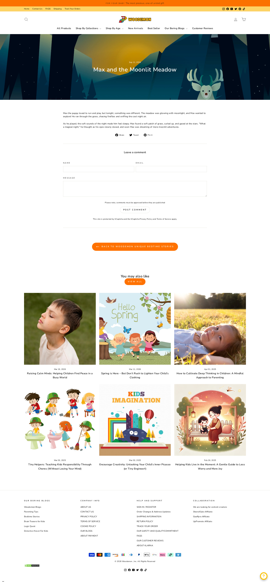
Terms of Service (164, 219)
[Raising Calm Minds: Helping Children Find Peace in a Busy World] (60, 329)
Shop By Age (113, 28)
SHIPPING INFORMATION (149, 516)
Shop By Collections (87, 28)
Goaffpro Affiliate (201, 516)
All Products (64, 28)
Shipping (58, 9)
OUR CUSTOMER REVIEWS (150, 540)
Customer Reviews (202, 28)
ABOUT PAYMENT (89, 535)
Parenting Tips (31, 511)
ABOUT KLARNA (145, 545)
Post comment (135, 209)
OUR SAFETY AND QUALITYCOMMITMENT (157, 531)
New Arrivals (135, 28)
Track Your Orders (72, 9)
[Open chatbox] (264, 576)
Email (140, 163)
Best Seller (154, 28)
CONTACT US (87, 511)
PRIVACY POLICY (88, 516)
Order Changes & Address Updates (154, 511)
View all (135, 281)
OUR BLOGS (86, 531)
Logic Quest (29, 526)
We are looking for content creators (210, 507)
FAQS (47, 9)
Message (69, 178)
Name (66, 163)
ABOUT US (85, 507)
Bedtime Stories (32, 516)
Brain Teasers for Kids (34, 521)
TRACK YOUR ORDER (147, 526)
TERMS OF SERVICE (90, 521)
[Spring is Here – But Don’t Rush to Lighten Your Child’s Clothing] (135, 329)
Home (26, 9)
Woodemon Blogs (32, 507)
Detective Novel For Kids (36, 531)
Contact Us (37, 9)
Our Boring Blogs (175, 28)
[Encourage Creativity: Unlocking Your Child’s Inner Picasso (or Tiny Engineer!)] (135, 420)
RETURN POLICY (145, 521)
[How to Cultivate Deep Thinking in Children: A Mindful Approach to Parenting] (210, 329)
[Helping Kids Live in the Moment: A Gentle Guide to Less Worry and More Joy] (210, 420)
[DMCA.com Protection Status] (135, 565)
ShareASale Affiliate (203, 511)
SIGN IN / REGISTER (146, 507)
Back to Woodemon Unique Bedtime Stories (137, 246)
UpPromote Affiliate (202, 521)
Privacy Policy (146, 219)
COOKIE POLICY (88, 526)
